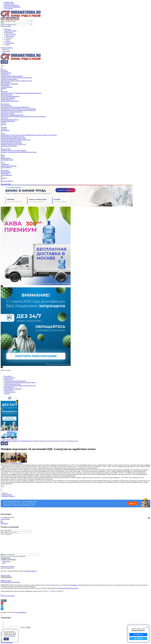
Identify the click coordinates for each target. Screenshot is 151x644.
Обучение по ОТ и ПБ (7, 113)
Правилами (74, 585)
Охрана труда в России (7, 566)
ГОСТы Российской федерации (10, 96)
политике (12, 636)
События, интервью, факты (9, 79)
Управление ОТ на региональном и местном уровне (16, 77)
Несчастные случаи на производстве (12, 111)
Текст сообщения (6, 534)
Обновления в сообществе (8, 166)
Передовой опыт (6, 82)
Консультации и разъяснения (9, 84)
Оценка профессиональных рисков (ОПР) (13, 138)
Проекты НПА (5, 85)
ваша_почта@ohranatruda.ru (12, 7)
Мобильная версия (6, 577)
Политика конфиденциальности (10, 582)
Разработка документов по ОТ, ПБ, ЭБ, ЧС (13, 144)
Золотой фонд (10, 43)
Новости (8, 29)
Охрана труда (5, 74)
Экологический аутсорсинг (9, 146)
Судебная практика (6, 87)
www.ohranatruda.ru (20, 612)
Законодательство (17, 463)
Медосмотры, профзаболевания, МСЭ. (12, 115)
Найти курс (132, 503)
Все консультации (6, 105)
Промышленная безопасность (9, 119)
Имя (2, 522)
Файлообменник (6, 172)
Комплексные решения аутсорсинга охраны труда (15, 139)
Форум (8, 41)
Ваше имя (4, 530)
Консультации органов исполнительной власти (15, 107)
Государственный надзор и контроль (11, 76)
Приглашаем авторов (7, 159)
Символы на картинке (8, 554)
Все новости (4, 71)
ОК (6, 639)
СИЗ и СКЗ (4, 118)
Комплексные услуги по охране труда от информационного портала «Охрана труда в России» (29, 135)
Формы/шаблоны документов (9, 101)
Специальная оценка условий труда (11, 143)
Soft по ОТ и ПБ (11, 34)
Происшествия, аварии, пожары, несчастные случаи (16, 80)
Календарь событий (10, 31)
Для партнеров (5, 130)
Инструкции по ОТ (6, 94)
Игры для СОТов (6, 184)
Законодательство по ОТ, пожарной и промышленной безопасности (21, 93)
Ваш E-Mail (4, 532)
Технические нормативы (8, 98)
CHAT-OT (4, 178)
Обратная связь (8, 2)
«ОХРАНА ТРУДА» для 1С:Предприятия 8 (13, 150)
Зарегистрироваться (7, 642)
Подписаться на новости (11, 5)
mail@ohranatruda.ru (31, 571)
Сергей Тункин (5, 519)
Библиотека (9, 32)
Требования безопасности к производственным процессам (18, 110)
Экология (3, 124)
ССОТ (8, 44)
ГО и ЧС (3, 122)
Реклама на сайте (9, 3)
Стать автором (8, 8)
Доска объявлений (6, 175)
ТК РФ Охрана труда (7, 99)
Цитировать (4, 523)
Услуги (8, 39)
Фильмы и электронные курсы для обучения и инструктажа (18, 152)
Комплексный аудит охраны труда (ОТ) (12, 136)
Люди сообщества (6, 167)
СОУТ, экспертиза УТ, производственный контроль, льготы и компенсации (23, 116)
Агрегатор (9, 37)
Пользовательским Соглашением (68, 588)
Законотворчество (6, 73)
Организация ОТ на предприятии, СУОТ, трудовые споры (18, 108)
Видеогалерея (5, 173)
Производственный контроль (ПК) (11, 141)
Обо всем (3, 88)
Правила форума (6, 158)
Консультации (10, 36)
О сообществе (5, 164)
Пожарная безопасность (8, 121)
